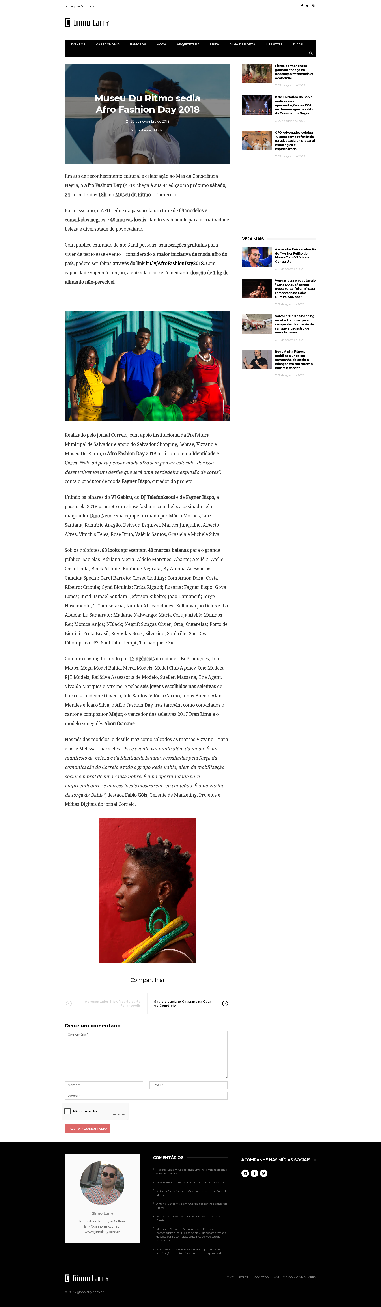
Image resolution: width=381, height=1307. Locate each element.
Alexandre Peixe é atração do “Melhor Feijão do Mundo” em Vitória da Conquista (295, 255)
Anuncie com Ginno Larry (295, 1277)
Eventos (77, 44)
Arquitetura (188, 44)
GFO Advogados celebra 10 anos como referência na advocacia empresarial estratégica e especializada (295, 141)
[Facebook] (302, 5)
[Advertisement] (236, 22)
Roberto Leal (164, 1169)
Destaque (143, 130)
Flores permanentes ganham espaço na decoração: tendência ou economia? (294, 72)
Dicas (298, 44)
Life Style (274, 44)
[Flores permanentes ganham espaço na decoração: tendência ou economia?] (257, 73)
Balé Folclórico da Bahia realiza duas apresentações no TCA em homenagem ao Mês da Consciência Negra (294, 105)
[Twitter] (307, 5)
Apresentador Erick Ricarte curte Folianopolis (113, 1003)
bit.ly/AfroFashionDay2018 (175, 263)
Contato (92, 6)
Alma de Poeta (242, 44)
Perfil (79, 6)
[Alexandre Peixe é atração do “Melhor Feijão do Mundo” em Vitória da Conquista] (257, 257)
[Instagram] (313, 5)
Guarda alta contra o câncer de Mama (200, 1182)
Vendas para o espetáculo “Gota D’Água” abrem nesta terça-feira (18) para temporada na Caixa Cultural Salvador (295, 289)
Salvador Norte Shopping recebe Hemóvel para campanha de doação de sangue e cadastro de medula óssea (294, 324)
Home (69, 6)
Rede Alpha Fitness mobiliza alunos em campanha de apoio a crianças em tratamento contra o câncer (294, 360)
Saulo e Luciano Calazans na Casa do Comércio (182, 1003)
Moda (161, 44)
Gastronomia (108, 44)
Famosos (138, 44)
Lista (214, 44)
